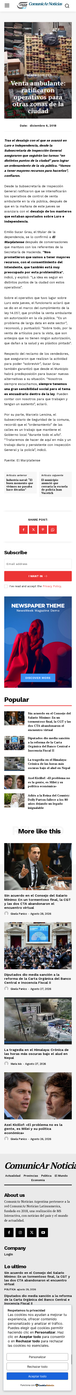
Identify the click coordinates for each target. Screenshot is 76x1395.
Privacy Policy (52, 586)
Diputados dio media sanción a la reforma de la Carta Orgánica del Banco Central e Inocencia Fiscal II (49, 744)
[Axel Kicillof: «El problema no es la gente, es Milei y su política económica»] (14, 782)
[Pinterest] (43, 529)
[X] (33, 529)
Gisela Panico (19, 913)
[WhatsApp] (52, 529)
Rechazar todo (37, 1366)
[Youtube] (43, 1232)
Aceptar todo (37, 1376)
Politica (9, 1289)
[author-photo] (7, 913)
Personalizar (37, 1357)
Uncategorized (38, 75)
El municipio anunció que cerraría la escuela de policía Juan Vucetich (54, 486)
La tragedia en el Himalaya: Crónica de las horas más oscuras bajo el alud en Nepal (49, 764)
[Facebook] (23, 529)
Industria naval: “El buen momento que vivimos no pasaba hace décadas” (19, 484)
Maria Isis (16, 1063)
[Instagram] (20, 1232)
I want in (35, 576)
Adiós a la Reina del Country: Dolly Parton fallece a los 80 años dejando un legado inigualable (49, 801)
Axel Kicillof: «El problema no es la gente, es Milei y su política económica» (49, 782)
